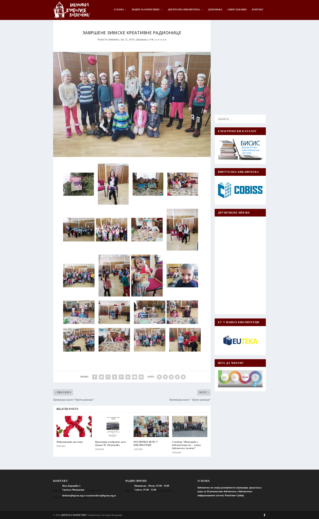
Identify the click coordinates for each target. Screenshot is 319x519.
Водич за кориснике (146, 9)
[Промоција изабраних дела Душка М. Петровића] (112, 426)
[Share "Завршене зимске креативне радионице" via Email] (134, 377)
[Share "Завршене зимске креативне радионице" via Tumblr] (114, 377)
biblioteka (113, 39)
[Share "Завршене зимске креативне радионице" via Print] (141, 377)
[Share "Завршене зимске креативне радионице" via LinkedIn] (128, 377)
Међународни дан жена (69, 442)
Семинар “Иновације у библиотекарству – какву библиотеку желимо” (186, 445)
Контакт (257, 9)
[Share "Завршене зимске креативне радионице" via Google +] (108, 377)
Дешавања (215, 9)
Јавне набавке (237, 9)
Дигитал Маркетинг (74, 515)
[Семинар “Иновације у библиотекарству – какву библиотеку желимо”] (189, 426)
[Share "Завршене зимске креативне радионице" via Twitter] (101, 377)
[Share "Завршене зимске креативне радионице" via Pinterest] (121, 377)
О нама (119, 9)
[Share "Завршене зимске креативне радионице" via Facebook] (94, 377)
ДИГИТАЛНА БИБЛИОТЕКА (184, 9)
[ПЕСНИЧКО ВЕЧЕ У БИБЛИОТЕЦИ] (151, 426)
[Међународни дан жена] (74, 426)
